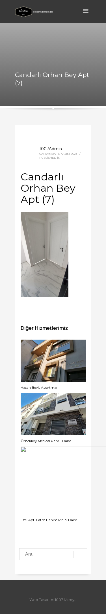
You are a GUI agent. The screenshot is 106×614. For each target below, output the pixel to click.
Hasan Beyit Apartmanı (40, 387)
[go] (80, 554)
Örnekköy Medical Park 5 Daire (46, 441)
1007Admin (50, 148)
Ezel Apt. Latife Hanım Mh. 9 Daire (49, 520)
